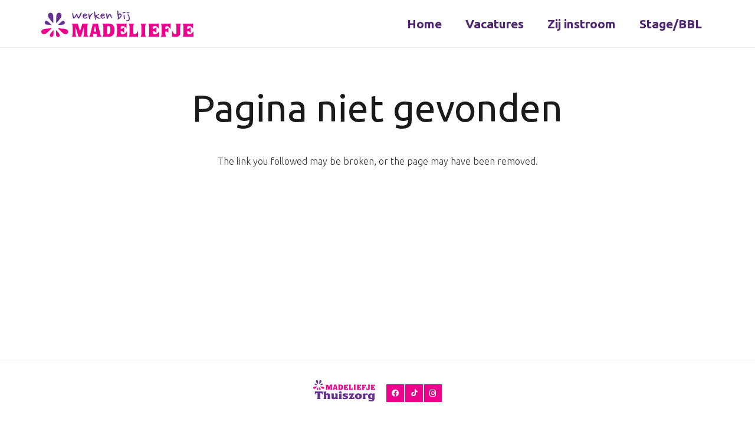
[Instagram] (433, 393)
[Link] (117, 24)
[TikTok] (414, 393)
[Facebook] (395, 393)
